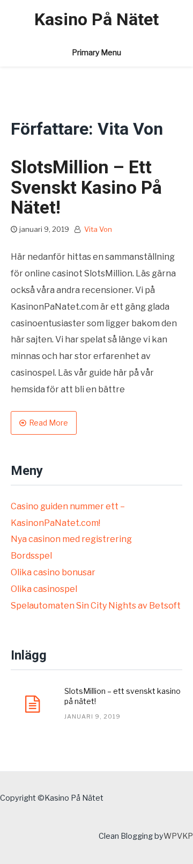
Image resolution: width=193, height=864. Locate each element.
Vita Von (98, 229)
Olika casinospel (44, 589)
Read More (48, 422)
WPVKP (178, 836)
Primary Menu (96, 52)
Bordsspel (31, 556)
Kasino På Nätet (96, 19)
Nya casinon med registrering (71, 539)
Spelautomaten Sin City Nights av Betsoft (96, 606)
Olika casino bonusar (53, 572)
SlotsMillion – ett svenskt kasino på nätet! (86, 187)
